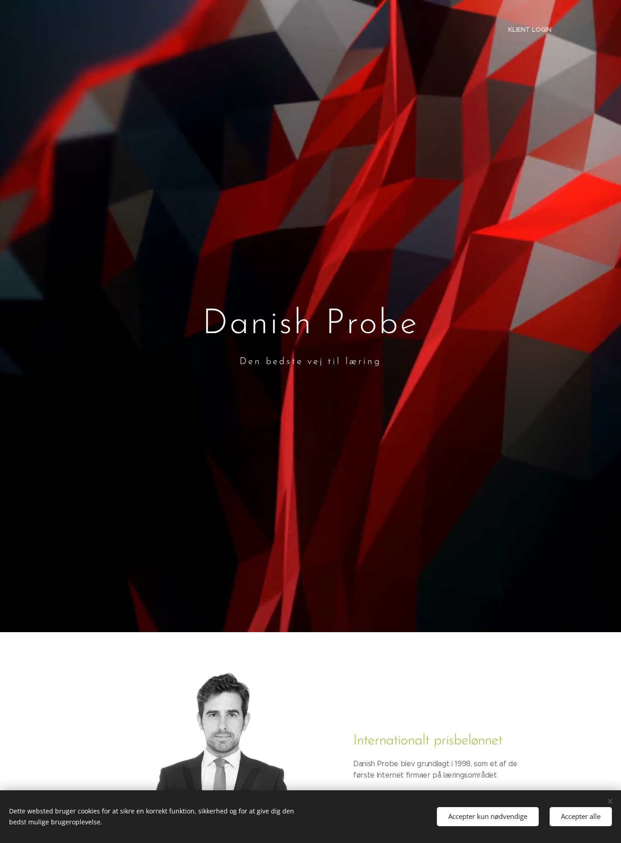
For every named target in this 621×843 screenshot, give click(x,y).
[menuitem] (528, 29)
